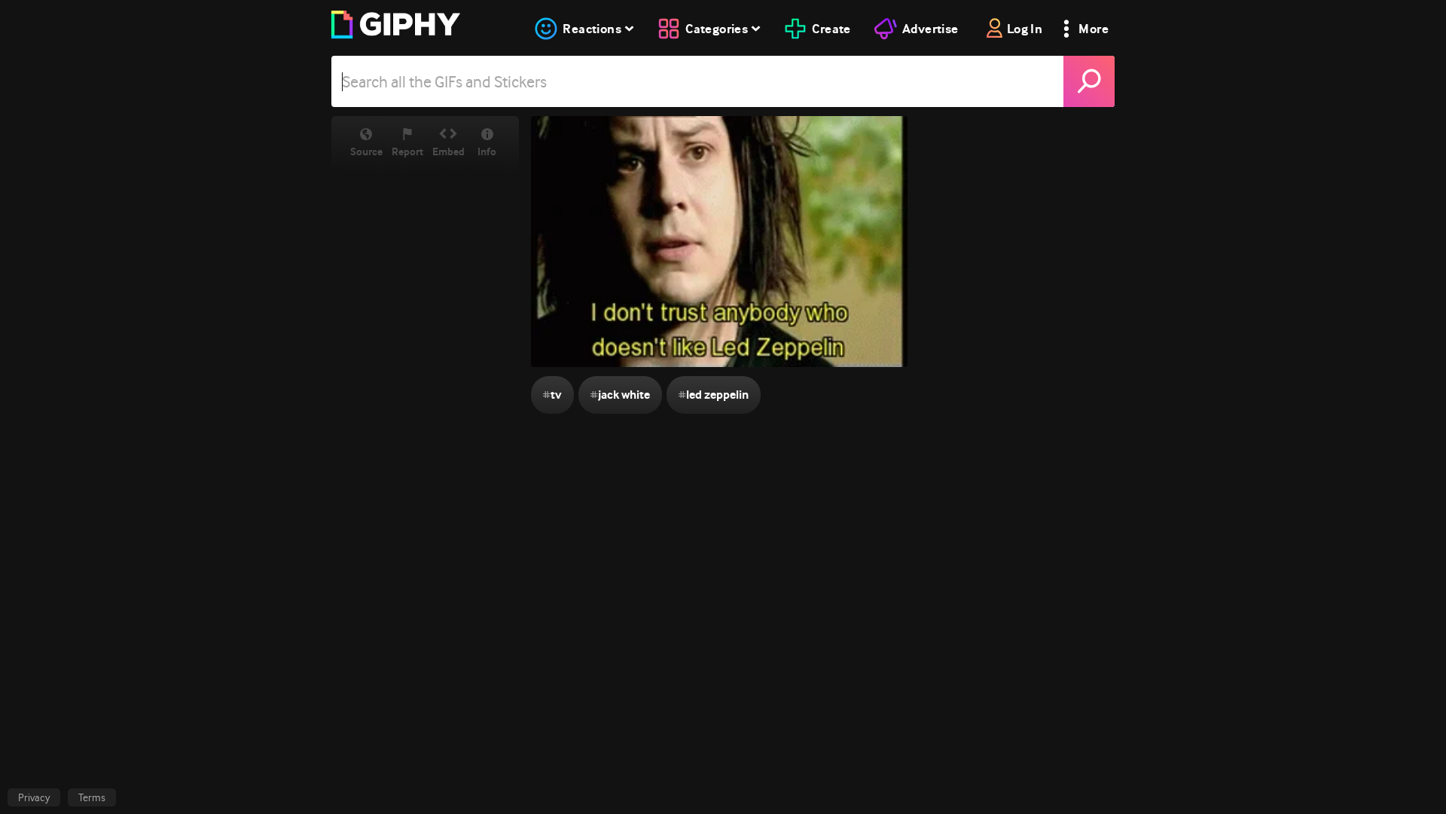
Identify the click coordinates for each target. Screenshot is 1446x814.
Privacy (34, 797)
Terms (91, 797)
